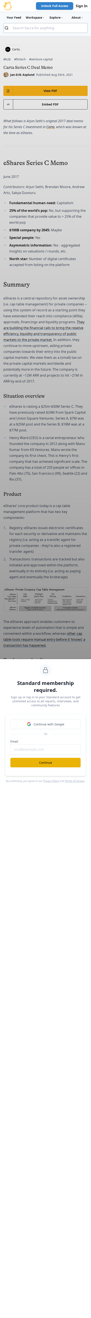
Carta (50, 127)
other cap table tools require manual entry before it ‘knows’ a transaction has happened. (44, 639)
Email (14, 741)
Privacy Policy (51, 781)
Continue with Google (49, 724)
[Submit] (8, 28)
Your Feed (14, 17)
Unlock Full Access (54, 6)
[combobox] (45, 28)
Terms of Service (74, 781)
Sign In (82, 6)
